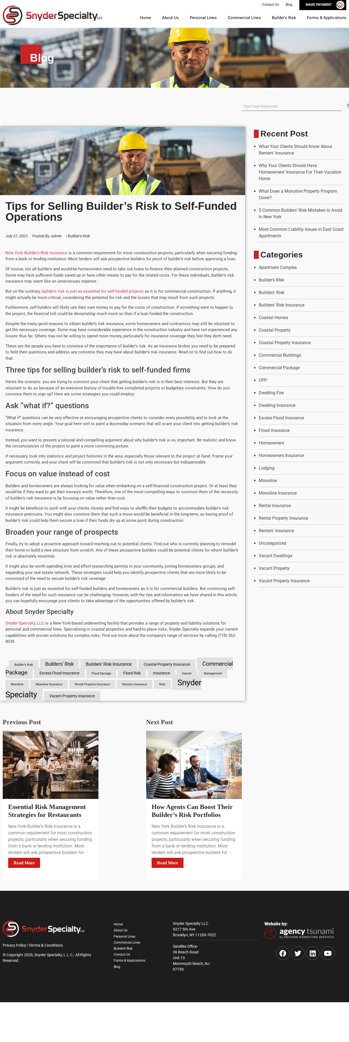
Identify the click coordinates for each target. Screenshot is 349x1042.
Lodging (267, 468)
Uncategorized (272, 543)
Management (213, 673)
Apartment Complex (278, 267)
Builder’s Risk (275, 17)
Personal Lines (184, 17)
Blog (117, 976)
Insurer (187, 673)
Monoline (17, 684)
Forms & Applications (323, 17)
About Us (121, 932)
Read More (24, 863)
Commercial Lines (230, 17)
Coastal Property (275, 330)
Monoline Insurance (49, 684)
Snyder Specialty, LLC (24, 623)
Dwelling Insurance (277, 405)
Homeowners (271, 443)
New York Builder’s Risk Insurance (36, 252)
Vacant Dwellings (275, 555)
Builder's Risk (23, 665)
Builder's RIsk (79, 236)
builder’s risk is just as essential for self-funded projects (93, 291)
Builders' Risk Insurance (108, 664)
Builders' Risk (59, 664)
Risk (162, 684)
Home (120, 17)
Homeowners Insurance (281, 455)
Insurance (161, 673)
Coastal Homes (273, 317)
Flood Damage (101, 673)
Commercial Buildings (280, 355)
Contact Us (123, 961)
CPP (263, 380)
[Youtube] (328, 953)
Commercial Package (279, 367)
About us (147, 17)
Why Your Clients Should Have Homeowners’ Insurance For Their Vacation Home (300, 172)
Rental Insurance (275, 505)
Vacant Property (274, 568)
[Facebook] (283, 953)
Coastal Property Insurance (167, 664)
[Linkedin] (313, 953)
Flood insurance (274, 430)
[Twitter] (298, 953)
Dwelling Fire (271, 392)
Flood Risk (132, 673)
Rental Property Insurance (92, 684)
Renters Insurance (134, 684)
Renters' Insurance (276, 530)
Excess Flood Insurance (59, 673)
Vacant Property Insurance (72, 696)
